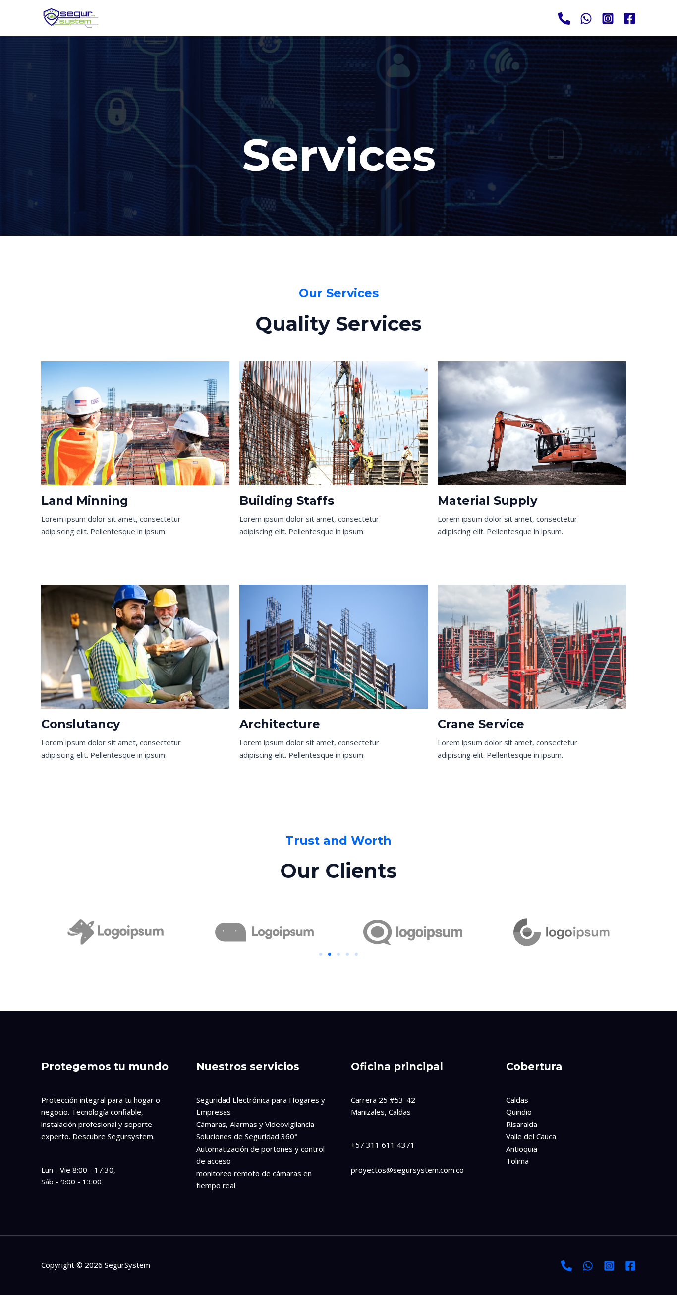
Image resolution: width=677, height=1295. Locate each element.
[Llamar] (564, 18)
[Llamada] (566, 1265)
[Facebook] (629, 18)
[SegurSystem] (71, 17)
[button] (320, 954)
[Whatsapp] (586, 18)
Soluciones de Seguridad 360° (247, 1136)
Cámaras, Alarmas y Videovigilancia (255, 1124)
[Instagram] (608, 18)
